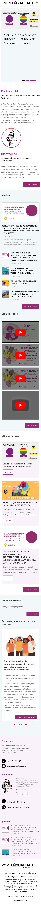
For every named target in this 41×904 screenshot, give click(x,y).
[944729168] (23, 762)
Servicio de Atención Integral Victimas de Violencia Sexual (20, 39)
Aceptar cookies (13, 896)
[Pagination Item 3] (22, 724)
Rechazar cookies (27, 896)
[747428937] (23, 803)
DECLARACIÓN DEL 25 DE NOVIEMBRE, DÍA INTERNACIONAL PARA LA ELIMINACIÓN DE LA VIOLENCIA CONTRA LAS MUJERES (20, 229)
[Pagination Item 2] (19, 724)
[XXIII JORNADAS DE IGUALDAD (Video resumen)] (20, 355)
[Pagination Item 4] (26, 724)
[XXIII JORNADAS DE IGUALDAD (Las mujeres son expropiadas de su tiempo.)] (20, 332)
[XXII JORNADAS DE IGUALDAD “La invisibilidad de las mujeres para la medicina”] (20, 405)
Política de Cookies (20, 891)
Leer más (8, 472)
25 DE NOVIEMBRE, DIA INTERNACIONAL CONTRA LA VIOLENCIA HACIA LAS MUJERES (23, 270)
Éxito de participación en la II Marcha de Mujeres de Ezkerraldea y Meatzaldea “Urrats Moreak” (25, 294)
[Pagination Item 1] (15, 724)
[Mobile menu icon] (37, 3)
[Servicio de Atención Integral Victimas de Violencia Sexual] (20, 451)
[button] (23, 80)
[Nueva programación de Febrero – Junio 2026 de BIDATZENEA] (20, 490)
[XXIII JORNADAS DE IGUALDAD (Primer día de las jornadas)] (20, 379)
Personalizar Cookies (20, 900)
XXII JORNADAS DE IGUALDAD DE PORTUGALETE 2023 (23, 282)
